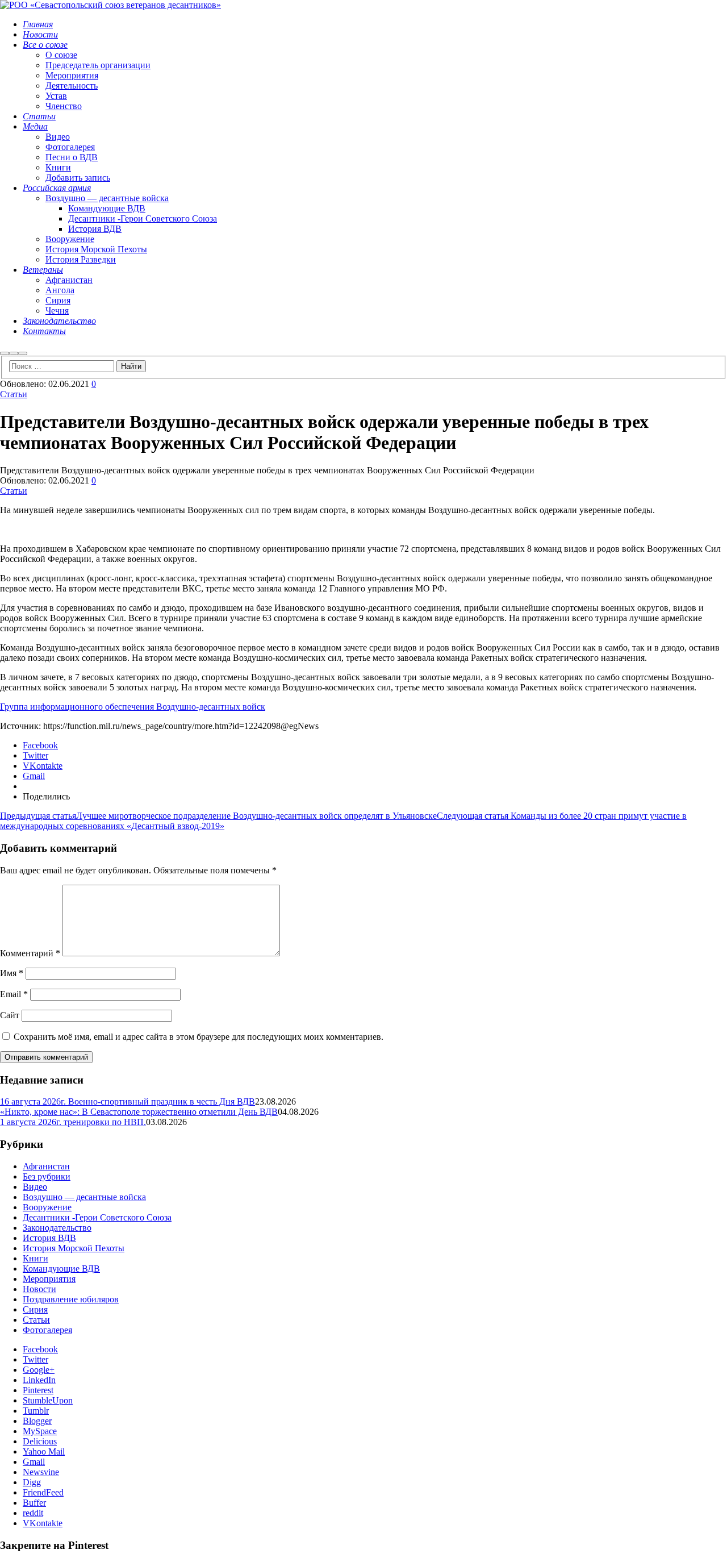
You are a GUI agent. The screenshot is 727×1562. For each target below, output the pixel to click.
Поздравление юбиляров (71, 1299)
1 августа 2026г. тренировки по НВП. (73, 1122)
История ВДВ (49, 1238)
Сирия (35, 1309)
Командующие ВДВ (61, 1268)
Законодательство (57, 1227)
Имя (11, 973)
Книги (35, 1258)
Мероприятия (49, 1279)
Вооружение (47, 1207)
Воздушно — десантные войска (84, 1197)
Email (14, 994)
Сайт (9, 1015)
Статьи (13, 394)
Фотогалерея (47, 1330)
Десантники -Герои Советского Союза (97, 1217)
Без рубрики (46, 1176)
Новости (39, 1289)
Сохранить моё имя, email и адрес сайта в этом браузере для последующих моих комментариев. (198, 1037)
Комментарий (30, 953)
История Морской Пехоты (73, 1248)
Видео (35, 1187)
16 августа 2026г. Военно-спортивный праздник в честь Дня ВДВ (127, 1101)
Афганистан (46, 1166)
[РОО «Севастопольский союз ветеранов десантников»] (110, 5)
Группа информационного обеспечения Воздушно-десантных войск (132, 706)
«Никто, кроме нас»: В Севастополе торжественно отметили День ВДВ (139, 1112)
